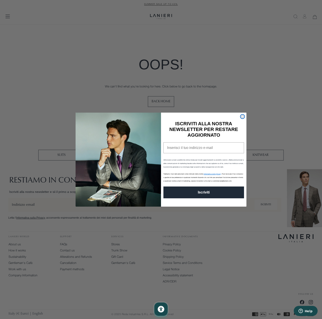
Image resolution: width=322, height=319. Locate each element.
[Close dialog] (242, 116)
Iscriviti (204, 192)
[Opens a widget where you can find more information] (306, 311)
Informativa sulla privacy (212, 174)
